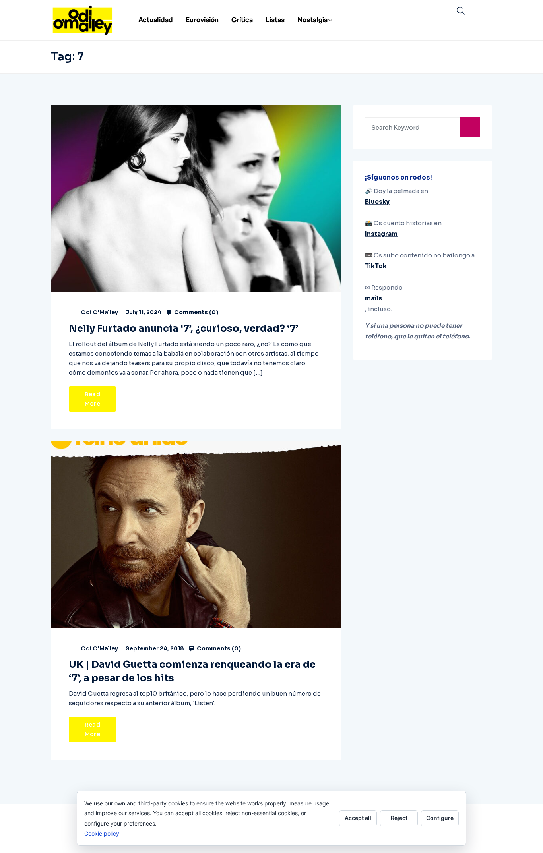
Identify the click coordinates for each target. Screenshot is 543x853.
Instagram (381, 234)
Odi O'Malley (99, 312)
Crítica (242, 19)
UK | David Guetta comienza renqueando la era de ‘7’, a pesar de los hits (192, 671)
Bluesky (377, 201)
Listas (275, 19)
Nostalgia (312, 19)
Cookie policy (101, 833)
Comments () (195, 312)
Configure (440, 817)
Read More (92, 399)
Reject (399, 817)
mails (373, 298)
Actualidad (155, 19)
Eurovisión (202, 19)
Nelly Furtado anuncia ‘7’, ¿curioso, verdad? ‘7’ (183, 329)
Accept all (358, 817)
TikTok (376, 266)
